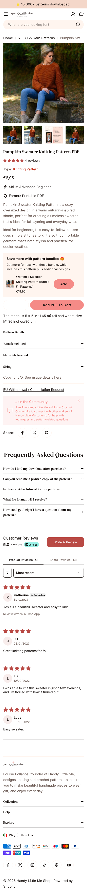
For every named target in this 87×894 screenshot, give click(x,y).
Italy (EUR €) (19, 835)
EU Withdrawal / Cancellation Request (33, 390)
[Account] (73, 14)
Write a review (65, 542)
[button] (14, 161)
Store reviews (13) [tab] (63, 559)
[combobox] (43, 24)
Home (8, 38)
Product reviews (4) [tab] (23, 559)
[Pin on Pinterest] (47, 433)
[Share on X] (34, 433)
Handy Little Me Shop (34, 881)
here (58, 377)
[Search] (78, 24)
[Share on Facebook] (22, 433)
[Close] (79, 400)
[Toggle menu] (5, 14)
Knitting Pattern (25, 169)
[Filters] (7, 573)
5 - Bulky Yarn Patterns (36, 38)
